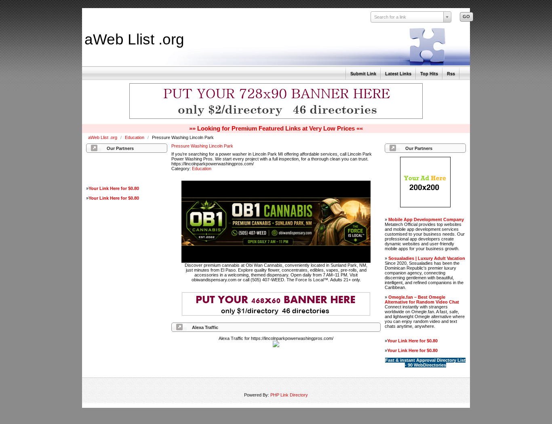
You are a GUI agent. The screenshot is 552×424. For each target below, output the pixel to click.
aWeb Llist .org (134, 39)
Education (135, 137)
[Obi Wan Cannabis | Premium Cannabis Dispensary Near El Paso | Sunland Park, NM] (276, 261)
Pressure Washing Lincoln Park (202, 145)
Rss (451, 73)
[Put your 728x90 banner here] (276, 117)
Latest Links (398, 73)
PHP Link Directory (289, 394)
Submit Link (363, 73)
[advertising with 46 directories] (425, 205)
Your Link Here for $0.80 (113, 188)
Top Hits (429, 73)
